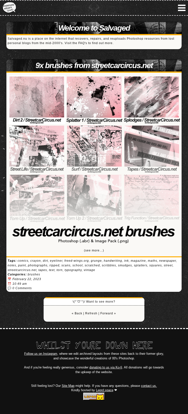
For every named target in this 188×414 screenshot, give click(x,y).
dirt (45, 260)
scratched (92, 265)
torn (60, 270)
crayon (35, 260)
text (52, 270)
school (77, 265)
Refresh (91, 313)
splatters (140, 265)
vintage (89, 270)
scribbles (109, 265)
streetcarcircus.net (22, 270)
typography (73, 270)
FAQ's (82, 43)
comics (23, 260)
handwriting (113, 260)
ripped (54, 265)
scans (65, 265)
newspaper (167, 260)
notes (12, 265)
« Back (77, 313)
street (168, 265)
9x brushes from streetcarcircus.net (94, 65)
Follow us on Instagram (40, 353)
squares (155, 265)
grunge (96, 260)
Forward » (108, 313)
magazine (138, 260)
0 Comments (22, 288)
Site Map (68, 386)
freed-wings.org (76, 260)
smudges (125, 265)
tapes (42, 270)
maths (152, 260)
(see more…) (94, 250)
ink (126, 260)
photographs (37, 265)
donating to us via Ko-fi (105, 367)
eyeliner (56, 260)
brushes (34, 274)
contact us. (149, 386)
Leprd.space (104, 390)
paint (22, 265)
